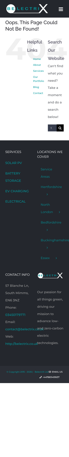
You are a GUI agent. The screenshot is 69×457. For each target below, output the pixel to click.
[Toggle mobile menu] (61, 9)
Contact (38, 93)
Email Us (56, 371)
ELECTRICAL (15, 201)
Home (37, 59)
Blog (36, 87)
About (37, 64)
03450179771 (15, 315)
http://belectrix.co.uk (21, 344)
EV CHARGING (17, 191)
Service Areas (46, 173)
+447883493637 (53, 377)
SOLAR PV (13, 163)
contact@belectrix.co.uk (24, 329)
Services (38, 70)
